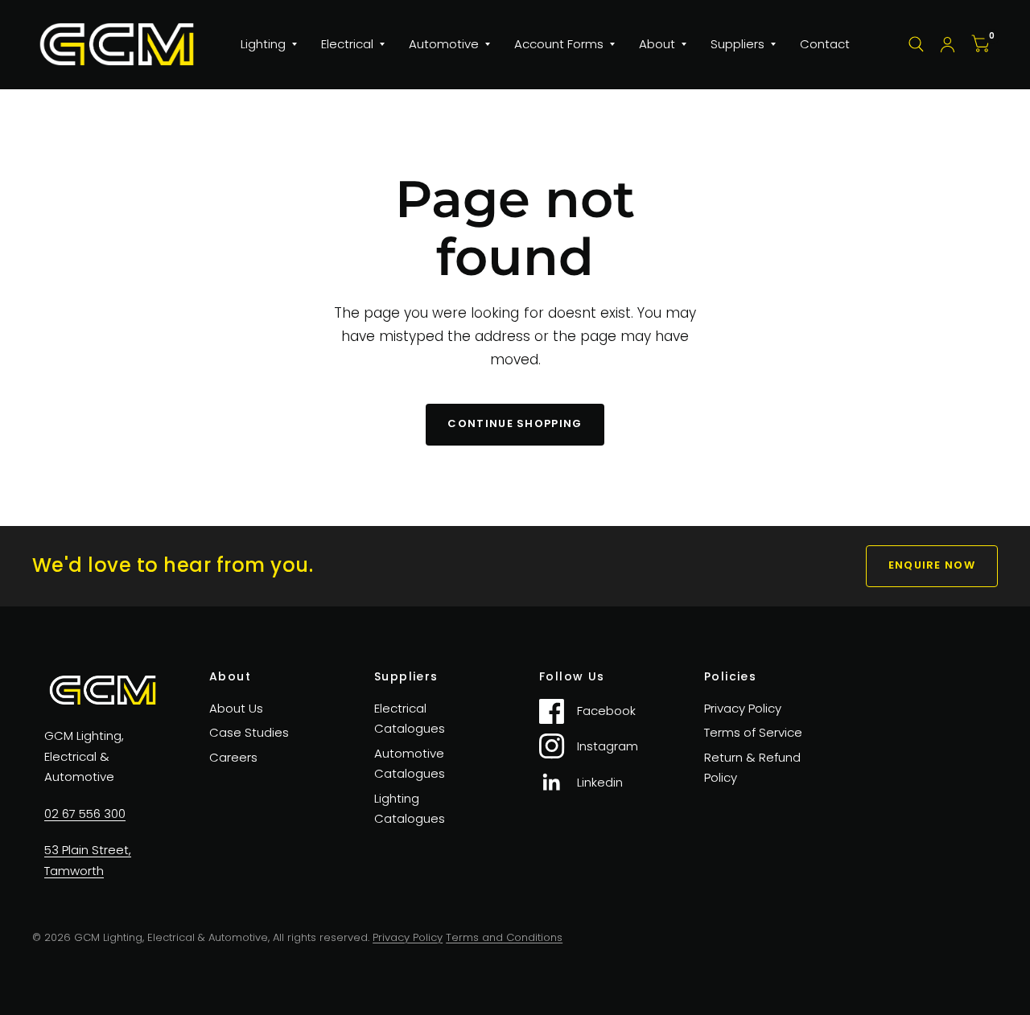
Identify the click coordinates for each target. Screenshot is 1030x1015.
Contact (825, 43)
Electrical (347, 43)
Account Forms (559, 43)
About (657, 43)
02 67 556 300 (85, 813)
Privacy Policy (742, 708)
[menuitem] (269, 44)
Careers (233, 757)
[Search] (916, 44)
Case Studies (249, 732)
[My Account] (947, 44)
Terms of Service (753, 732)
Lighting (263, 43)
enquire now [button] (931, 565)
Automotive (444, 43)
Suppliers (737, 43)
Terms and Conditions (504, 937)
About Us (236, 708)
